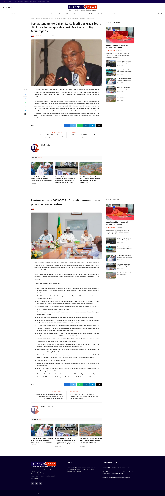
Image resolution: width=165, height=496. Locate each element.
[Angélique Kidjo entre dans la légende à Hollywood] (120, 35)
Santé (83, 14)
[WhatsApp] (25, 102)
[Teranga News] (82, 7)
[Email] (25, 114)
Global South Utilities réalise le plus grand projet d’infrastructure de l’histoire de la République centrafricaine (90, 180)
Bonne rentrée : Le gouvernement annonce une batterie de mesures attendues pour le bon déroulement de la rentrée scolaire (49, 396)
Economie (57, 14)
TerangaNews (112, 50)
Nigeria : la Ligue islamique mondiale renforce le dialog (124, 71)
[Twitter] (25, 98)
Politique (67, 14)
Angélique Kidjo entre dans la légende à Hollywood (117, 46)
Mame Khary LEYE (41, 209)
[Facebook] (25, 94)
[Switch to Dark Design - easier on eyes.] (159, 14)
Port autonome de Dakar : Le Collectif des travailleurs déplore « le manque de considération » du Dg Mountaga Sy (84, 396)
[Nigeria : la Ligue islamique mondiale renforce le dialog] (111, 72)
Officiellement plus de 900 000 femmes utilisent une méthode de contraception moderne (85, 136)
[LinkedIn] (25, 106)
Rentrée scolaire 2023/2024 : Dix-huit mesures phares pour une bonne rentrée (50, 136)
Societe (100, 14)
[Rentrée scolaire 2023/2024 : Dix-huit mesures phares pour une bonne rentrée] (66, 236)
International (111, 14)
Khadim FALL (39, 35)
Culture (91, 14)
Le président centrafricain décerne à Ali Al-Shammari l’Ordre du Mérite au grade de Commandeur (42, 179)
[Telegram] (25, 110)
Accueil (50, 14)
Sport (75, 14)
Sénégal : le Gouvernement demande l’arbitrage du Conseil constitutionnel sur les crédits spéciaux (29, 1)
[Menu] (3, 14)
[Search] (161, 14)
